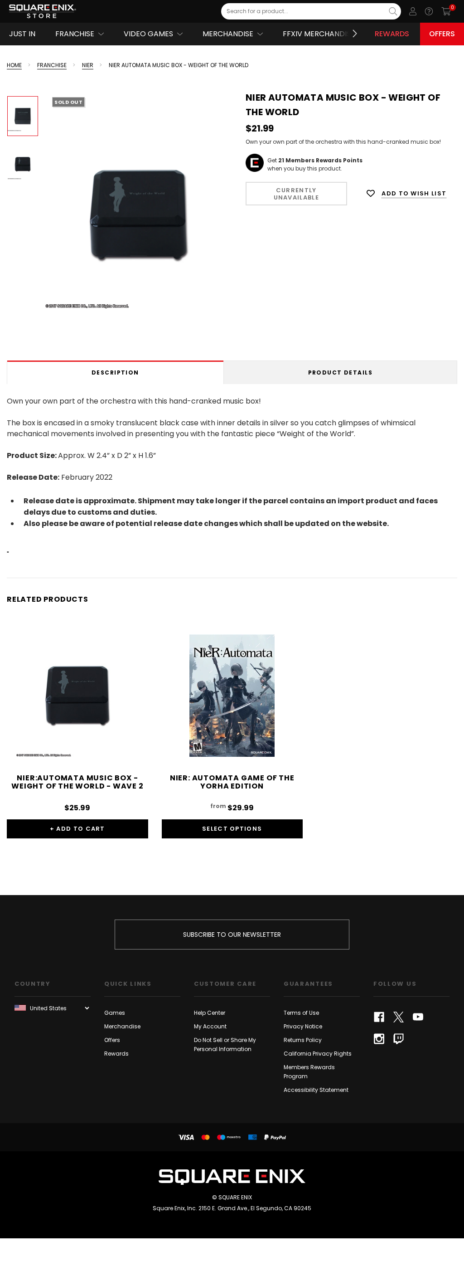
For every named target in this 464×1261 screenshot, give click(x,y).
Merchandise (122, 1026)
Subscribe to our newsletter (232, 934)
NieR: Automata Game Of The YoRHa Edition (232, 782)
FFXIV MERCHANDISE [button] (319, 34)
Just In (22, 34)
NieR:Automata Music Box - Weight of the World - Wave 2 (77, 782)
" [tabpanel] (222, 478)
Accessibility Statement (316, 1090)
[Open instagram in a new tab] (379, 1038)
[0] (446, 11)
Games (114, 1013)
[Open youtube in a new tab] (418, 1017)
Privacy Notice (303, 1026)
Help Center (209, 1013)
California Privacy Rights (318, 1053)
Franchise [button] (74, 34)
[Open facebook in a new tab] (379, 1017)
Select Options (232, 828)
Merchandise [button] (228, 34)
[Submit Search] (393, 11)
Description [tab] (115, 372)
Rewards (392, 34)
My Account (210, 1026)
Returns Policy (303, 1040)
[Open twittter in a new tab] (398, 1017)
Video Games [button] (148, 34)
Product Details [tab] (340, 372)
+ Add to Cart (77, 828)
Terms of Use (301, 1013)
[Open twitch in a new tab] (398, 1038)
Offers (442, 34)
